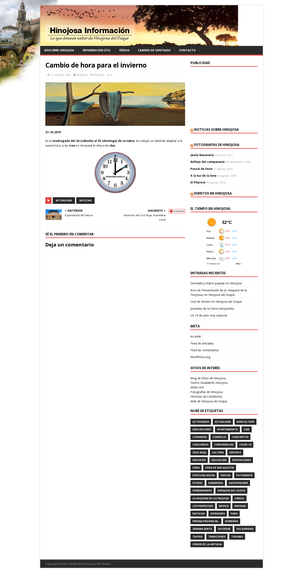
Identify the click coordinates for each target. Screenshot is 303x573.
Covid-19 (245, 444)
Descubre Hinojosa (59, 50)
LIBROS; (239, 498)
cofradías (200, 437)
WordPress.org (200, 357)
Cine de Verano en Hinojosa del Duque (216, 301)
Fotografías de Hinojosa (216, 144)
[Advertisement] (224, 96)
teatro (198, 536)
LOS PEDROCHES (203, 506)
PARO (234, 513)
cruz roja (199, 452)
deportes (199, 460)
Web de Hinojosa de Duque (208, 401)
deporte (235, 452)
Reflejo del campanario (207, 162)
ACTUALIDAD (64, 200)
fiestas (225, 475)
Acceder (195, 336)
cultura (218, 452)
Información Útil (97, 50)
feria (196, 467)
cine (247, 429)
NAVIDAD (240, 506)
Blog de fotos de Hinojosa (208, 378)
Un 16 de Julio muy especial (208, 315)
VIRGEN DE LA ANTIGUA (207, 544)
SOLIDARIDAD (245, 529)
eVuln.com (197, 387)
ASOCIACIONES (202, 429)
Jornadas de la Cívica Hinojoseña (212, 308)
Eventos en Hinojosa (213, 193)
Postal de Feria (201, 169)
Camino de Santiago (154, 50)
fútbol (198, 483)
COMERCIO (219, 437)
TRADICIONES (216, 536)
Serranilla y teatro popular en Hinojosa (216, 283)
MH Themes (104, 564)
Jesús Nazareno (202, 155)
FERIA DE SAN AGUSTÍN (219, 467)
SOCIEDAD (224, 529)
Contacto (187, 50)
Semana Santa (202, 529)
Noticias (99, 75)
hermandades (202, 490)
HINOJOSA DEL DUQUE (231, 490)
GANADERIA (215, 483)
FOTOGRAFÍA (244, 475)
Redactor (82, 75)
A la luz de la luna (203, 175)
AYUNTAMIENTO (227, 429)
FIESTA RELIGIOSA (204, 475)
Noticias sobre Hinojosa (216, 129)
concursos (200, 444)
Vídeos (124, 50)
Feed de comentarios (204, 350)
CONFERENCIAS (224, 444)
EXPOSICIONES (241, 460)
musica (224, 506)
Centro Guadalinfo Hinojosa (209, 383)
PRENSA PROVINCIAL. (206, 521)
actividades (201, 422)
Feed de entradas (202, 343)
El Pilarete (198, 182)
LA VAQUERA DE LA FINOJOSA (211, 498)
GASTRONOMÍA (238, 483)
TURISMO (237, 536)
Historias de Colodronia (206, 396)
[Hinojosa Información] (139, 44)
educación (219, 460)
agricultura (245, 422)
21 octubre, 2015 (61, 75)
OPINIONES (217, 513)
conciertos (240, 437)
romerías (231, 521)
